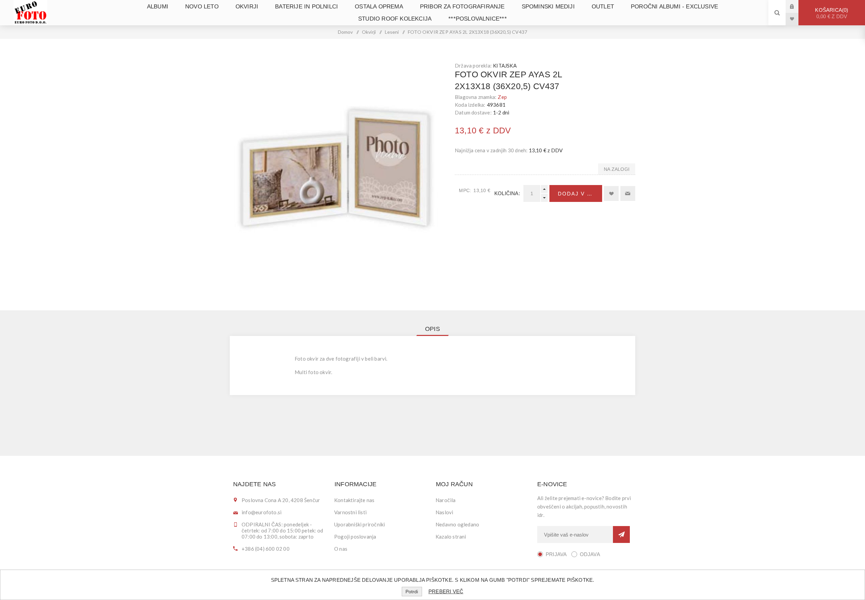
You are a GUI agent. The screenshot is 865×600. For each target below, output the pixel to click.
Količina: (507, 193)
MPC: (465, 190)
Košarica (831, 13)
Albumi (157, 6)
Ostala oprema (379, 6)
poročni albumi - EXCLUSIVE (674, 6)
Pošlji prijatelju (627, 193)
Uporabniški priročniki (359, 524)
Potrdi (411, 591)
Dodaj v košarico (580, 194)
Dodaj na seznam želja (611, 193)
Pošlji (621, 534)
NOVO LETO (202, 6)
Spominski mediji (548, 6)
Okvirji (247, 6)
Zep (502, 97)
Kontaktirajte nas (354, 500)
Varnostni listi (350, 512)
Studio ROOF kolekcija (394, 19)
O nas (340, 549)
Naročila (446, 500)
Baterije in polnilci (306, 6)
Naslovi (444, 512)
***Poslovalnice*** (477, 19)
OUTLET (603, 6)
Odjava (590, 554)
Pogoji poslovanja (355, 536)
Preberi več (445, 591)
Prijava (797, 6)
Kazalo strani (451, 536)
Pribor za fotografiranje (462, 6)
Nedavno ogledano (457, 524)
